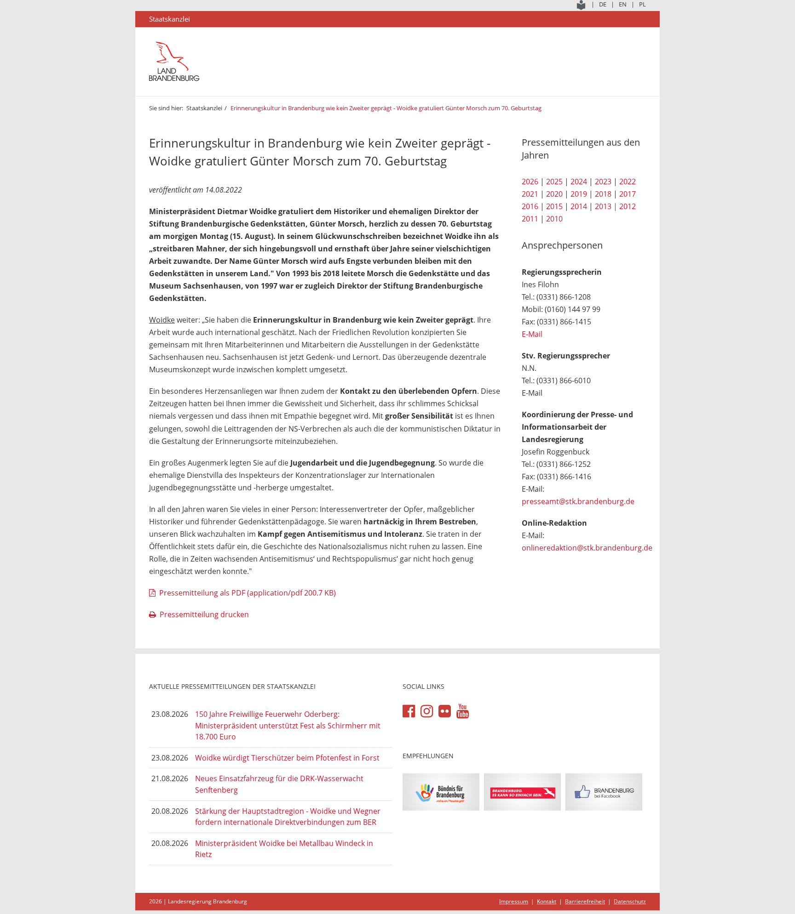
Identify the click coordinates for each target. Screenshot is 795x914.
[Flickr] (444, 711)
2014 (578, 206)
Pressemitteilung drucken (204, 614)
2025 (554, 181)
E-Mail (532, 334)
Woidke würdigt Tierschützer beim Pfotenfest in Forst (287, 758)
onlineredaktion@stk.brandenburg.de (587, 548)
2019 (578, 194)
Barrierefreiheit (585, 901)
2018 (603, 194)
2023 (603, 181)
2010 (554, 219)
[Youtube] (462, 711)
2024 (578, 181)
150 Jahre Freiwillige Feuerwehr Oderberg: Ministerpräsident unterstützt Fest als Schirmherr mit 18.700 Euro (287, 725)
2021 (530, 194)
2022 (627, 181)
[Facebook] (409, 711)
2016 (530, 206)
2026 (530, 181)
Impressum (513, 901)
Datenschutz (630, 901)
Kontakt (546, 901)
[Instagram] (427, 711)
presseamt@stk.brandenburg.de (578, 501)
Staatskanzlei (204, 108)
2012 (627, 206)
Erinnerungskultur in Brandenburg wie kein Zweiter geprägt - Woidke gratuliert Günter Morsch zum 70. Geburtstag (386, 108)
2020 (554, 194)
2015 (554, 206)
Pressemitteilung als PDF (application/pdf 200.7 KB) (247, 592)
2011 (530, 219)
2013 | (606, 206)
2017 (627, 194)
